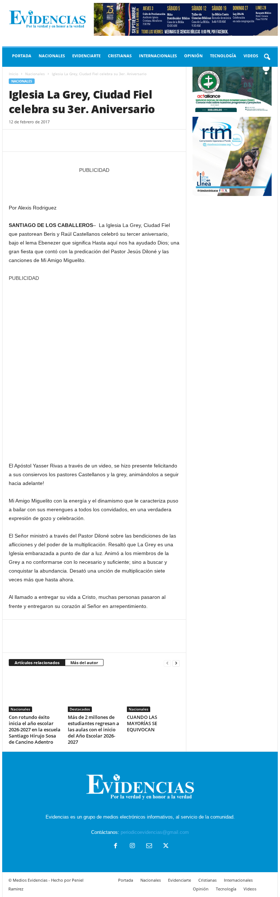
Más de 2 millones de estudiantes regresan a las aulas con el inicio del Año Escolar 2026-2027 (93, 729)
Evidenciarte (86, 55)
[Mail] (149, 846)
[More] (83, 140)
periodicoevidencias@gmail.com (155, 832)
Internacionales (158, 55)
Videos (251, 55)
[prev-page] (167, 663)
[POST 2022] (94, 185)
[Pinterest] (49, 140)
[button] (267, 57)
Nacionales (52, 55)
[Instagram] (132, 846)
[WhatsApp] (66, 140)
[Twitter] (33, 140)
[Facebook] (16, 140)
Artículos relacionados (37, 662)
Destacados (80, 709)
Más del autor (84, 662)
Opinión (193, 55)
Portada (21, 55)
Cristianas (120, 55)
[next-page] (176, 663)
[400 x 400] (94, 368)
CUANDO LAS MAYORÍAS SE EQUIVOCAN (142, 723)
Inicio (13, 73)
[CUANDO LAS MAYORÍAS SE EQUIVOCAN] (153, 692)
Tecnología (223, 55)
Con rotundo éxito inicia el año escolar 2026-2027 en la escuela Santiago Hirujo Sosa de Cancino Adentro (35, 729)
